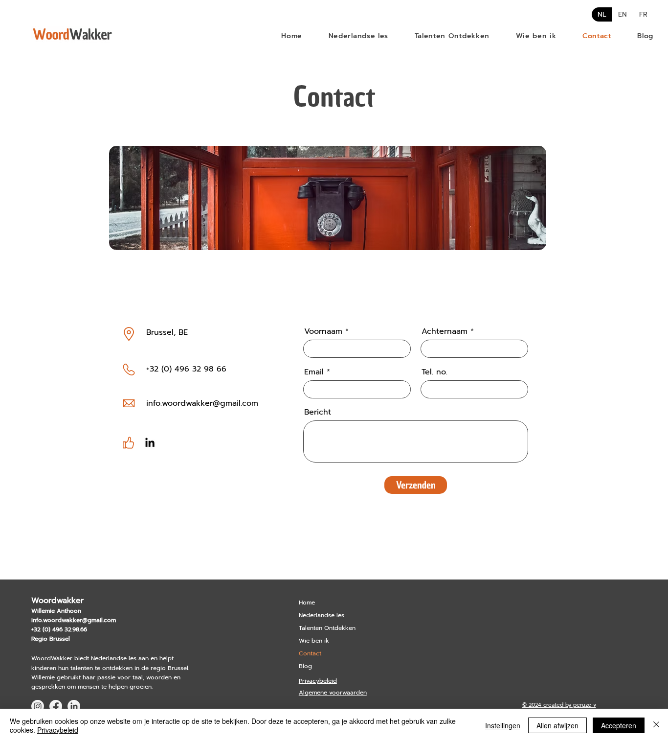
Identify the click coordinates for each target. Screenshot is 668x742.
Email (314, 372)
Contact (310, 653)
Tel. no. (434, 372)
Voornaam (323, 331)
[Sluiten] (656, 725)
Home (307, 602)
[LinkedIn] (150, 443)
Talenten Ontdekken (327, 628)
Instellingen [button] (502, 725)
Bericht (317, 412)
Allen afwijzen (557, 725)
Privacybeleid (318, 680)
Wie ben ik (314, 640)
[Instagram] (37, 706)
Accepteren (618, 725)
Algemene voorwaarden (333, 692)
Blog (305, 666)
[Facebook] (55, 706)
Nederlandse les (321, 615)
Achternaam (445, 331)
